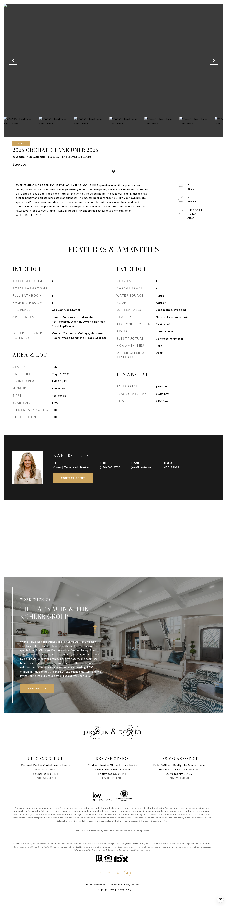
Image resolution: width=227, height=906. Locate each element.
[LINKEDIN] (118, 873)
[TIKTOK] (127, 873)
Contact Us (37, 688)
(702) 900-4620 (179, 777)
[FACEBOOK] (100, 873)
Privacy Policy (124, 889)
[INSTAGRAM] (109, 873)
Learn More (145, 850)
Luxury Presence (132, 884)
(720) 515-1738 (112, 777)
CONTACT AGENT (73, 478)
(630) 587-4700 (110, 467)
